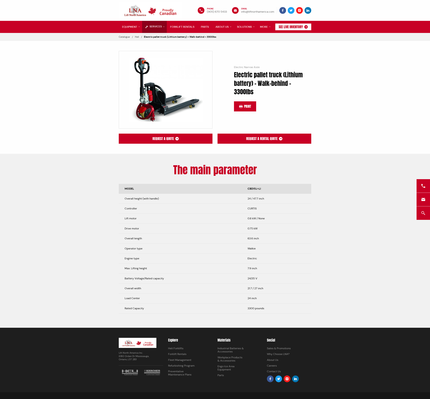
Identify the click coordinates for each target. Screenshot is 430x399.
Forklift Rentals (177, 354)
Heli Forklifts (175, 348)
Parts (221, 375)
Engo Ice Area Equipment (226, 368)
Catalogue (124, 36)
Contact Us (274, 371)
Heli (137, 36)
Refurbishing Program (181, 365)
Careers (272, 365)
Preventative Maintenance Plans (179, 373)
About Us (272, 360)
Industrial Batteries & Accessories (231, 350)
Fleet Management (179, 360)
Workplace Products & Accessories (230, 359)
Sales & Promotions (279, 348)
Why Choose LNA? (278, 354)
